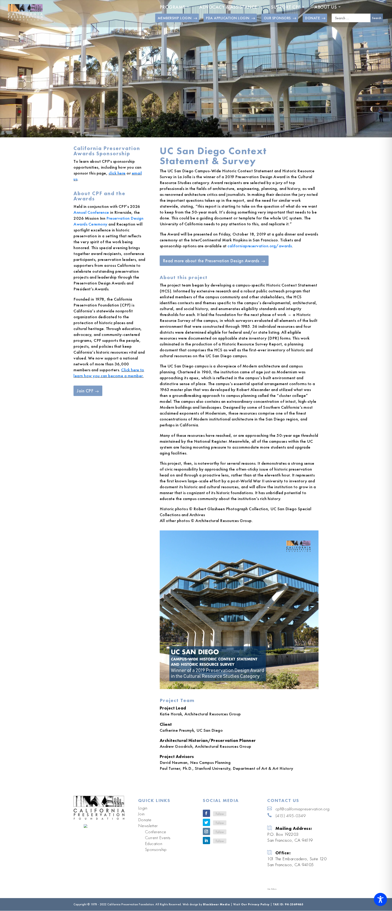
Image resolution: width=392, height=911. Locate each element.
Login (142, 808)
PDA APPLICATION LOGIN (228, 18)
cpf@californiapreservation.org (302, 809)
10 (250, 679)
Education (153, 843)
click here (117, 173)
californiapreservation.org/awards (260, 246)
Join (141, 814)
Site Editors (272, 889)
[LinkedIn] (206, 840)
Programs (172, 7)
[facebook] (206, 813)
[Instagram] (206, 831)
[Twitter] (206, 822)
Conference (155, 832)
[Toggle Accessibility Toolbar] (380, 899)
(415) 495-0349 (290, 816)
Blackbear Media (216, 904)
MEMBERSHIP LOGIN (175, 18)
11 (254, 679)
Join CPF (85, 391)
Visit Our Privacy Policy (251, 904)
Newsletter (148, 825)
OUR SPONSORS (277, 18)
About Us (325, 7)
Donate (145, 820)
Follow (220, 814)
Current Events (158, 838)
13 (262, 679)
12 (258, 679)
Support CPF (286, 7)
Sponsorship (156, 849)
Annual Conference (91, 212)
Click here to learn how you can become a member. (109, 373)
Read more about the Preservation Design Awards (211, 261)
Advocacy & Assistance (228, 7)
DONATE (312, 18)
